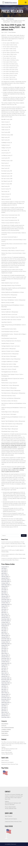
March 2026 (4, 575)
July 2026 (3, 568)
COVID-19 (3, 725)
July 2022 (3, 647)
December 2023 (5, 619)
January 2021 (4, 676)
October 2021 (4, 661)
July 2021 (3, 666)
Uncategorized (4, 735)
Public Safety (4, 733)
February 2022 (4, 655)
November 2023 (5, 620)
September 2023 (5, 624)
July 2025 (3, 588)
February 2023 (4, 635)
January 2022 (4, 656)
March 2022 (4, 653)
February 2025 (4, 596)
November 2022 (5, 640)
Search (23, 535)
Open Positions (5, 760)
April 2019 (3, 710)
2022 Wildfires (4, 723)
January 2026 (4, 578)
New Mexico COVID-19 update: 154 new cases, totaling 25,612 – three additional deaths (14, 21)
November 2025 (5, 581)
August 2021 (4, 665)
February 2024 (4, 615)
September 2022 (5, 643)
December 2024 (5, 599)
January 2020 (4, 696)
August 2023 (4, 625)
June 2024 (3, 609)
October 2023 (4, 622)
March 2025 (4, 594)
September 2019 (5, 702)
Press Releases (10, 19)
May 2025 (3, 591)
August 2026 (4, 566)
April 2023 (3, 632)
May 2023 (3, 630)
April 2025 (3, 593)
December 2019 (5, 697)
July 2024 (3, 607)
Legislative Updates (6, 729)
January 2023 (4, 637)
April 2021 (3, 671)
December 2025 (5, 579)
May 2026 (3, 571)
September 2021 (5, 663)
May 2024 (3, 611)
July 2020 (3, 686)
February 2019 (4, 714)
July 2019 (3, 705)
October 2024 (4, 602)
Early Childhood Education (7, 727)
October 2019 (4, 701)
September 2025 (5, 584)
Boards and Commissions (7, 762)
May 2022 (3, 650)
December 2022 (5, 638)
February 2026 (4, 576)
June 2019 (3, 707)
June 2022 (3, 648)
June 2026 (3, 570)
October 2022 (4, 642)
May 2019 (3, 709)
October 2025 (4, 583)
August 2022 (4, 645)
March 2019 (4, 712)
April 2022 (3, 651)
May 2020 (3, 689)
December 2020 (5, 678)
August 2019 (4, 704)
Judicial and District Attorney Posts (9, 764)
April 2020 (3, 691)
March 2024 (4, 614)
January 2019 (4, 715)
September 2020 (5, 683)
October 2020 (4, 681)
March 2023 (4, 633)
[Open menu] (25, 2)
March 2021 (4, 673)
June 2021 (3, 668)
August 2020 (4, 684)
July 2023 (3, 627)
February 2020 (4, 694)
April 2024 (3, 612)
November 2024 (5, 601)
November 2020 (5, 679)
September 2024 (5, 604)
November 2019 (5, 699)
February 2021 (4, 674)
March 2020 (4, 692)
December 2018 (5, 717)
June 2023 (3, 629)
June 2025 (3, 589)
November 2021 (5, 660)
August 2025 (4, 586)
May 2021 (3, 669)
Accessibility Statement (10, 844)
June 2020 (3, 687)
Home (2, 19)
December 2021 (5, 658)
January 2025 (4, 597)
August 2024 (4, 606)
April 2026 (3, 573)
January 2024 (4, 617)
